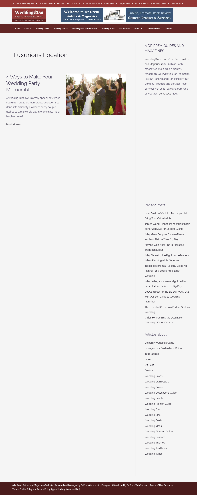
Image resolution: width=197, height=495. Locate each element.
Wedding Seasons (155, 437)
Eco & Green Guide (45, 3)
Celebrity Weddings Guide (159, 342)
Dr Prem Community (91, 485)
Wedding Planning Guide (159, 431)
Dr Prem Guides (153, 28)
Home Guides (109, 3)
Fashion (27, 28)
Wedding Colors (61, 28)
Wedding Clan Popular (157, 381)
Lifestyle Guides (124, 3)
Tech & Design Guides (158, 3)
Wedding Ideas (153, 426)
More (137, 28)
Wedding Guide (153, 420)
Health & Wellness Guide (91, 3)
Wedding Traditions (156, 448)
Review (149, 370)
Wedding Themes (155, 442)
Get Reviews (124, 28)
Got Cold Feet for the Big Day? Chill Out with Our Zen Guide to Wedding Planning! (167, 296)
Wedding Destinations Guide (84, 28)
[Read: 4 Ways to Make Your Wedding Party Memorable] (96, 93)
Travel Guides (176, 3)
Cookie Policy (26, 489)
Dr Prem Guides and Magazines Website (33, 485)
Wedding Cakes (42, 28)
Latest (148, 359)
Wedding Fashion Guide (158, 403)
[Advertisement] (168, 149)
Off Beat (149, 365)
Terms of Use (156, 485)
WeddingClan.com (155, 59)
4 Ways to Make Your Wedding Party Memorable (29, 83)
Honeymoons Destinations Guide (163, 348)
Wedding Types (154, 453)
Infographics (152, 353)
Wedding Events (154, 398)
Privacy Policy (43, 489)
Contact (168, 28)
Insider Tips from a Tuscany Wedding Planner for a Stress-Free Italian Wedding (166, 270)
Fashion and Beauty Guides (67, 3)
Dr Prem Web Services (138, 485)
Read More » (13, 124)
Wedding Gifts (153, 414)
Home (17, 28)
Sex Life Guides (140, 3)
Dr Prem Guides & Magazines (23, 3)
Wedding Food (108, 28)
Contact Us (165, 93)
